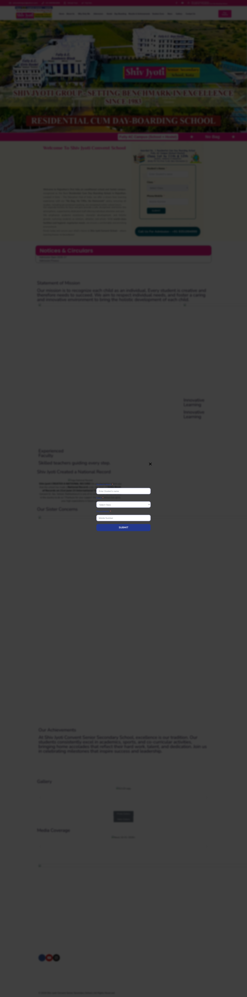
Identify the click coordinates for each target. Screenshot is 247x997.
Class (98, 498)
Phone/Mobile (102, 511)
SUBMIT (123, 527)
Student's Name (103, 484)
